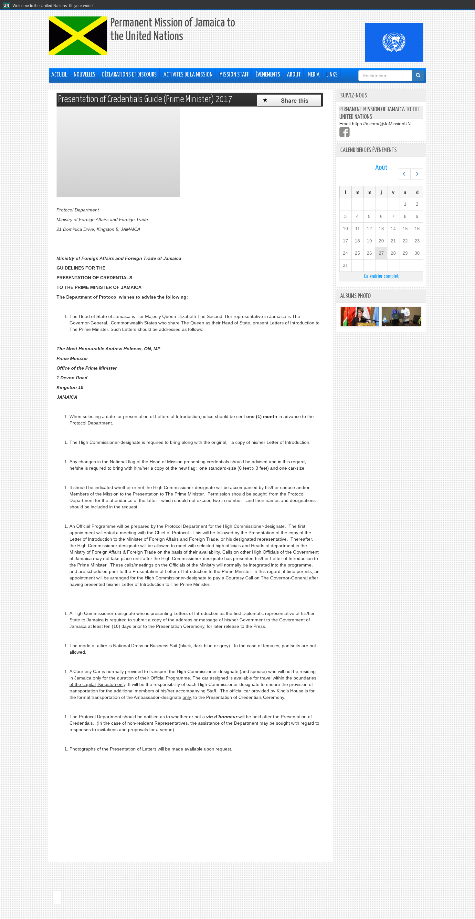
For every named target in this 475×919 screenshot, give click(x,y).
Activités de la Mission (188, 75)
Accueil (59, 75)
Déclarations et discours (129, 75)
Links (332, 75)
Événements (268, 75)
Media (314, 75)
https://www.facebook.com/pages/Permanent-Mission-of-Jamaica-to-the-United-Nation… (344, 132)
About (294, 75)
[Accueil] (7, 6)
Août (381, 167)
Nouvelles (84, 75)
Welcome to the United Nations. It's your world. (53, 6)
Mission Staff (234, 75)
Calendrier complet (381, 276)
